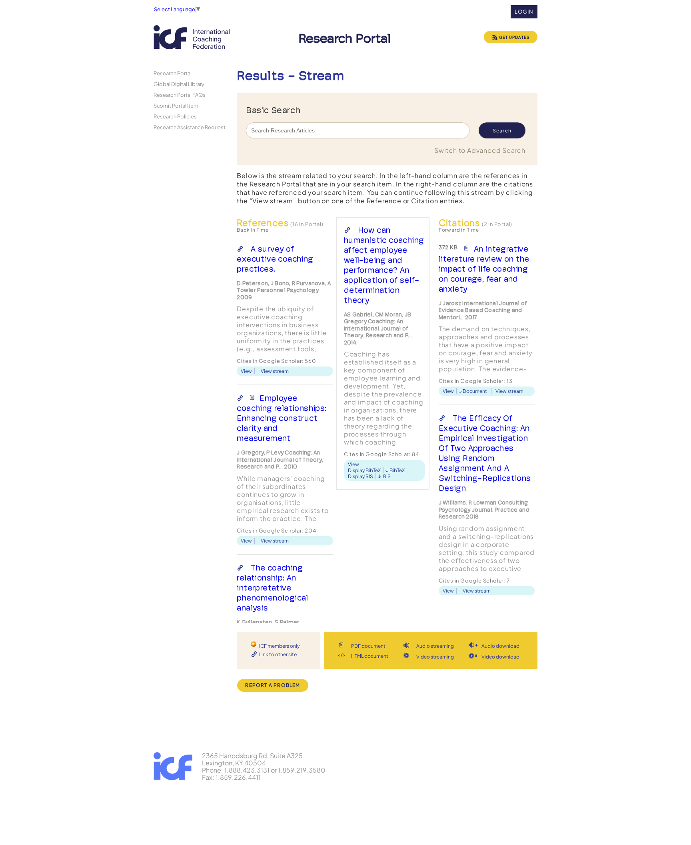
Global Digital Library (179, 83)
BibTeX (397, 470)
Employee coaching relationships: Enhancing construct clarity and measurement (281, 418)
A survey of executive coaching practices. (275, 259)
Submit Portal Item (176, 105)
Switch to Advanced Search (479, 150)
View (246, 371)
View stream (275, 371)
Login (524, 11)
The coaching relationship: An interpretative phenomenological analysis (272, 588)
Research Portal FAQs (180, 94)
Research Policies (175, 116)
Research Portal (173, 73)
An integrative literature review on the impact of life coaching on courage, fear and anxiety (484, 269)
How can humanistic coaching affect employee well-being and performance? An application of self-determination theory (384, 265)
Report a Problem (272, 685)
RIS (387, 476)
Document (475, 391)
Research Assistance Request (190, 127)
